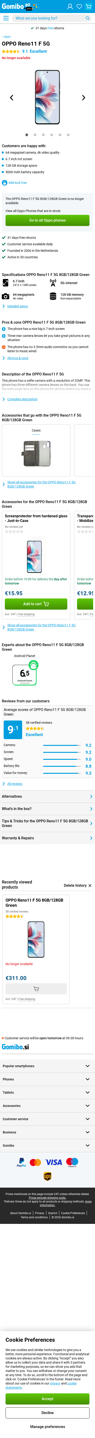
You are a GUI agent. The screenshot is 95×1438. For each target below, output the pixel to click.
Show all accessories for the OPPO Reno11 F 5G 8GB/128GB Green (41, 484)
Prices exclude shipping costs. (47, 1197)
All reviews (14, 784)
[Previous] (11, 97)
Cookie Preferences (73, 1213)
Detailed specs (17, 306)
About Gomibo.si (20, 1213)
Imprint (52, 1213)
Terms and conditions (34, 1217)
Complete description (22, 399)
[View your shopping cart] (88, 6)
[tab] (26, 134)
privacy (55, 1383)
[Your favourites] (79, 6)
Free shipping (26, 614)
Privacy (39, 1213)
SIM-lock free (17, 183)
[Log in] (70, 6)
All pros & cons (17, 358)
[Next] (83, 97)
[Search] (87, 18)
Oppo (7, 36)
